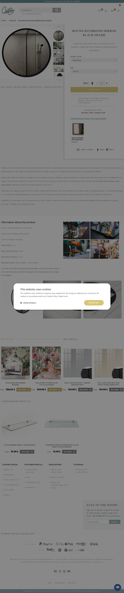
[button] (28, 302)
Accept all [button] (94, 303)
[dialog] (62, 296)
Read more (63, 296)
